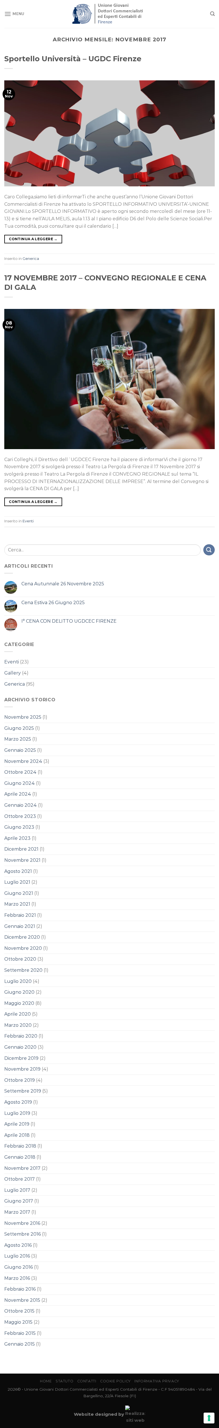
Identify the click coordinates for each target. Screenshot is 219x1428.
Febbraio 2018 (20, 1146)
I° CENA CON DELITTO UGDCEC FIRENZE (69, 621)
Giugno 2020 (19, 992)
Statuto (64, 1381)
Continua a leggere (33, 239)
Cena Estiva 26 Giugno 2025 (53, 602)
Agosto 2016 (18, 1245)
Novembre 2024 (23, 761)
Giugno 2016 (18, 1267)
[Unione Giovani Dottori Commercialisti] (109, 14)
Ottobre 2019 (19, 1080)
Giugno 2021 (18, 893)
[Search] (212, 13)
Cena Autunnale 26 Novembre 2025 (62, 583)
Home (46, 1381)
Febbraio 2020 (20, 1036)
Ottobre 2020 (20, 959)
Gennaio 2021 (19, 926)
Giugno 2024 (19, 783)
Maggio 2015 (18, 1322)
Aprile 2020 (17, 1014)
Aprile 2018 (17, 1135)
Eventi (28, 521)
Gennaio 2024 (20, 805)
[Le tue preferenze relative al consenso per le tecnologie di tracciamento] (209, 1418)
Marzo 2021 (17, 904)
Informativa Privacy (156, 1381)
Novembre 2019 (22, 1069)
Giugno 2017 (18, 1201)
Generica (31, 258)
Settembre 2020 (23, 970)
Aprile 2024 (17, 794)
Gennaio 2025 (20, 750)
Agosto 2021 (18, 871)
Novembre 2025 (22, 717)
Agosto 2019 (18, 1102)
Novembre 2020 (23, 948)
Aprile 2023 (17, 838)
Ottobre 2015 (19, 1311)
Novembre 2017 (22, 1168)
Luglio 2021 (17, 882)
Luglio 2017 (17, 1190)
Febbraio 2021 (20, 915)
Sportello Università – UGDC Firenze (72, 58)
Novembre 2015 (22, 1300)
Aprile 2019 (16, 1124)
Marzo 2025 (17, 739)
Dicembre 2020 (22, 937)
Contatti (86, 1381)
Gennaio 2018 (19, 1157)
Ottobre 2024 (20, 772)
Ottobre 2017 (19, 1179)
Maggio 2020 (19, 1003)
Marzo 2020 (18, 1025)
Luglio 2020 (18, 981)
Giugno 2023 (19, 827)
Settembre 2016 (22, 1234)
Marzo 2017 (17, 1212)
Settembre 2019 (22, 1091)
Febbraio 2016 (20, 1289)
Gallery (12, 673)
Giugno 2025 (19, 728)
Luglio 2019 (17, 1113)
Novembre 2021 (22, 860)
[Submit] (209, 549)
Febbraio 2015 (20, 1333)
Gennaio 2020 (20, 1047)
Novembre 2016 (22, 1223)
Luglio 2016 (17, 1256)
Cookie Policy (115, 1381)
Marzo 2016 (17, 1278)
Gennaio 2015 (19, 1344)
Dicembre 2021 (21, 849)
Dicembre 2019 (21, 1058)
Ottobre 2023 (20, 816)
